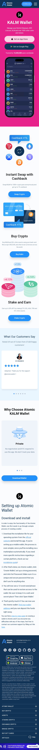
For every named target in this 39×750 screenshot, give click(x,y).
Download (26, 4)
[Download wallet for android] (12, 657)
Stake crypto (19, 318)
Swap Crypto (19, 194)
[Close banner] (37, 745)
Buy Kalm (19, 254)
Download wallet (19, 478)
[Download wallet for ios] (26, 658)
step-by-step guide (18, 616)
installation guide (10, 562)
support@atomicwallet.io (23, 640)
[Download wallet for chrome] (26, 663)
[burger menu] (35, 4)
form (3, 627)
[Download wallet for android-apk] (12, 663)
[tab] (16, 393)
